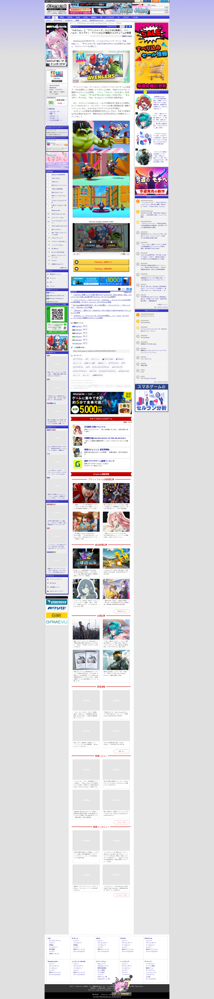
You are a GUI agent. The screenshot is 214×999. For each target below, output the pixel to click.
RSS (47, 1)
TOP (48, 17)
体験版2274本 (62, 13)
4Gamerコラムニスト (57, 238)
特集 (51, 113)
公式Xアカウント (55, 1)
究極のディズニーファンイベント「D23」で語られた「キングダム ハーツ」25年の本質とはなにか (57, 570)
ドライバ (52, 286)
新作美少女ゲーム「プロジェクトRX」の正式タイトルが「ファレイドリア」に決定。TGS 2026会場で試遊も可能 (154, 236)
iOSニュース (102, 964)
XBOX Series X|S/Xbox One (57, 295)
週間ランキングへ (163, 304)
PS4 (88, 367)
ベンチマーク (126, 974)
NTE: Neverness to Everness (148, 378)
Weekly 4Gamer (56, 178)
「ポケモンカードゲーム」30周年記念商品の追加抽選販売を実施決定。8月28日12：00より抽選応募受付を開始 (154, 225)
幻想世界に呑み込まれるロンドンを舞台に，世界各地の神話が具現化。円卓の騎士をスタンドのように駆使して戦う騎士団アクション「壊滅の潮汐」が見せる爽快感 (86, 814)
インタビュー (69, 20)
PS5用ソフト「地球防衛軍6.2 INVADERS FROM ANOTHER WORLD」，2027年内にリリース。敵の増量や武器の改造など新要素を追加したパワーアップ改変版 (86, 573)
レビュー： (61, 144)
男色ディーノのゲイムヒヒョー (59, 196)
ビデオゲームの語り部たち (59, 241)
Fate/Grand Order (145, 322)
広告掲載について (55, 587)
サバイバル (78, 363)
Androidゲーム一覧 (104, 979)
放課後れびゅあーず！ (58, 264)
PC (55, 17)
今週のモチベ (55, 181)
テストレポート (127, 966)
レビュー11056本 (52, 13)
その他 (148, 977)
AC (119, 17)
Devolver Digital (54, 85)
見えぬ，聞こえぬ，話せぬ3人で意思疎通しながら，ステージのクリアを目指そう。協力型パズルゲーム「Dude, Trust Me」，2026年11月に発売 (154, 288)
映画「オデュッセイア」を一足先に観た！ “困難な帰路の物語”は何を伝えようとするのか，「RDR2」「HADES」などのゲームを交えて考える (57, 374)
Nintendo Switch (54, 301)
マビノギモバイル (146, 359)
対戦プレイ (102, 363)
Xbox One (93, 371)
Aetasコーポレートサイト (57, 591)
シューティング (151, 972)
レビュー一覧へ (121, 822)
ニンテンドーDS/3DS (78, 961)
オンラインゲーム (55, 940)
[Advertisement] (101, 918)
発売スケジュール (79, 949)
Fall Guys (57, 78)
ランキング (164, 1)
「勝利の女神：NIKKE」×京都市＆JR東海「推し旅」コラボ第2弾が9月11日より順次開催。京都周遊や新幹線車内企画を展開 (116, 602)
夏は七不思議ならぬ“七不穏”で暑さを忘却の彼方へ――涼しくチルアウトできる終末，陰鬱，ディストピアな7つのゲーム (57, 422)
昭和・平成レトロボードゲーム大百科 (59, 233)
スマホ (85, 17)
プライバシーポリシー (56, 579)
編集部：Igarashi (127, 36)
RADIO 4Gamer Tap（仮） (59, 214)
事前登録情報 (102, 968)
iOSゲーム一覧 (102, 977)
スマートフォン (101, 961)
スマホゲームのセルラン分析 (59, 201)
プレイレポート (58, 20)
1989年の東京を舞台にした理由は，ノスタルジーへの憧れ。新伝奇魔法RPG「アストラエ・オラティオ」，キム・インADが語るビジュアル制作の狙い (57, 523)
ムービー (84, 20)
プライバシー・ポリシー (107, 994)
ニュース (52, 111)
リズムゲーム (150, 974)
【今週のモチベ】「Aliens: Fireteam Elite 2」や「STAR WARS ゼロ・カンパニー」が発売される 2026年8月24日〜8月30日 (116, 714)
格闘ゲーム (149, 968)
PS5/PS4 (69, 17)
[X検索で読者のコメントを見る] (118, 26)
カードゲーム (150, 970)
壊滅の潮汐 (144, 365)
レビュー (48, 20)
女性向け (94, 17)
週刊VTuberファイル (57, 192)
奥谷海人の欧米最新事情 (58, 174)
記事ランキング (54, 953)
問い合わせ (77, 1)
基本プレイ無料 (90, 363)
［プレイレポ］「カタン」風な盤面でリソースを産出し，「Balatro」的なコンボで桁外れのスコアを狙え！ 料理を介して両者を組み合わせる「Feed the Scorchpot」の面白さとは (86, 784)
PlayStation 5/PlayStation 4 (57, 298)
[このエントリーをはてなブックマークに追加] (130, 27)
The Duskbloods (145, 337)
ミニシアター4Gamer (57, 245)
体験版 (77, 20)
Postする (122, 26)
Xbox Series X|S (117, 367)
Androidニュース (103, 966)
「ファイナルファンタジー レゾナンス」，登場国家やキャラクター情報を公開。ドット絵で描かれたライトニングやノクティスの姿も (154, 278)
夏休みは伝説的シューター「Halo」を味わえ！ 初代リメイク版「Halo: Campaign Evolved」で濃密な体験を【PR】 (115, 673)
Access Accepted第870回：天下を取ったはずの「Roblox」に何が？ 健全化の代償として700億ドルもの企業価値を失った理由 (153, 257)
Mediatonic (52, 87)
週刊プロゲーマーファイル (59, 185)
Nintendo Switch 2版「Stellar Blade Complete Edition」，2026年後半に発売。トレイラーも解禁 (154, 215)
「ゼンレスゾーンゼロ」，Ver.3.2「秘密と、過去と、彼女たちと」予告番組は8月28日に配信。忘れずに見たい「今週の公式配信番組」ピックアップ (86, 714)
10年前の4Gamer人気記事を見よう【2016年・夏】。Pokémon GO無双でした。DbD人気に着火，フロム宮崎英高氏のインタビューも (57, 398)
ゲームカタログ (110, 20)
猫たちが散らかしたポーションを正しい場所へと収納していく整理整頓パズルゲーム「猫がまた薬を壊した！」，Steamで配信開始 (116, 506)
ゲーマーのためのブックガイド (59, 221)
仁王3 (142, 372)
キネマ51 (54, 260)
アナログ (126, 17)
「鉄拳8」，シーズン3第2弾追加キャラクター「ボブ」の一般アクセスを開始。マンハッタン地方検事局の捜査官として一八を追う (86, 506)
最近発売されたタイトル (96, 20)
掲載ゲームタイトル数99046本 (56, 11)
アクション (96, 359)
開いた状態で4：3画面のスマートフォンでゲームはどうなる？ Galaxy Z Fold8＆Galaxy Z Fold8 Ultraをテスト (116, 813)
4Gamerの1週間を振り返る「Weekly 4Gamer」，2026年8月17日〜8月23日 (114, 743)
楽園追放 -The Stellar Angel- (148, 344)
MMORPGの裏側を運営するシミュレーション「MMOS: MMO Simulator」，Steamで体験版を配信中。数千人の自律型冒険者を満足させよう (153, 267)
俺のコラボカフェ (56, 229)
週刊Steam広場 (56, 210)
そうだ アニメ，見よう (58, 217)
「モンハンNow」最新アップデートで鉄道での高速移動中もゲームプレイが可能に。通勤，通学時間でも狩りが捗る (153, 246)
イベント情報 (150, 966)
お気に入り (147, 1)
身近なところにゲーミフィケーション (59, 256)
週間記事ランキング (55, 274)
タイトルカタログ (79, 951)
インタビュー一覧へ (121, 895)
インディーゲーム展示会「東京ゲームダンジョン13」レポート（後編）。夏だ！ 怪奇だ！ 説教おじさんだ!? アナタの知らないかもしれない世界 (86, 603)
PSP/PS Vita (148, 938)
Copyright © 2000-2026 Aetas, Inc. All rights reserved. (107, 996)
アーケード (148, 961)
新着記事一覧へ (121, 611)
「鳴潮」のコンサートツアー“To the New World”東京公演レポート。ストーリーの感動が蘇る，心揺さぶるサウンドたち (116, 535)
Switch (78, 17)
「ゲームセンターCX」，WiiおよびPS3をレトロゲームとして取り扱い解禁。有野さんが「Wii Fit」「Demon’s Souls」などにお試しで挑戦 (154, 205)
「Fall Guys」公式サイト (102, 262)
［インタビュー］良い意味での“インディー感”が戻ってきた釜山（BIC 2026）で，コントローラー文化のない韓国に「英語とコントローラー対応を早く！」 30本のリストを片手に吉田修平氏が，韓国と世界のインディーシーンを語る (57, 546)
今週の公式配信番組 (57, 189)
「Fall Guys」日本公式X (103, 269)
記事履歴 (155, 1)
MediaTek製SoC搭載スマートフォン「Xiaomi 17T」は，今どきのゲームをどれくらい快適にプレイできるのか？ (116, 783)
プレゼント (53, 278)
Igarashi (98, 375)
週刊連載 (52, 949)
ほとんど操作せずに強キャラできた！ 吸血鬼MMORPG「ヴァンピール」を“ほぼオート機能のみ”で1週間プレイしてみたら (57, 448)
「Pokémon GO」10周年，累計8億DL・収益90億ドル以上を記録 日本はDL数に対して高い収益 (116, 572)
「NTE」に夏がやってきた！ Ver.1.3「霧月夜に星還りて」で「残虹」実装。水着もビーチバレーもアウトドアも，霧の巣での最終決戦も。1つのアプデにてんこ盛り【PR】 (116, 644)
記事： (55, 144)
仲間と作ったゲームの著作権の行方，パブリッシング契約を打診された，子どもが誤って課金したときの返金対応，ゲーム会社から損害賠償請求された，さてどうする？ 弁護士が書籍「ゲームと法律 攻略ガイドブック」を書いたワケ (86, 676)
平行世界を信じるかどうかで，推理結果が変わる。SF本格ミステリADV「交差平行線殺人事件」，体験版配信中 (154, 299)
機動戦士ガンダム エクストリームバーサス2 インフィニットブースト (154, 351)
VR (101, 17)
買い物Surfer (55, 248)
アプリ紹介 (101, 972)
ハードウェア (110, 17)
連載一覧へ (64, 267)
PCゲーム (52, 292)
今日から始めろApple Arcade (59, 226)
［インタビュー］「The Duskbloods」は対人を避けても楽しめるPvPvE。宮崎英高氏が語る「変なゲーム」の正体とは (116, 888)
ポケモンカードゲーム (147, 316)
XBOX (62, 17)
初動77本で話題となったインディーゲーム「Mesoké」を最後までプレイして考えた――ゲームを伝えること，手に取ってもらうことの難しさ (57, 496)
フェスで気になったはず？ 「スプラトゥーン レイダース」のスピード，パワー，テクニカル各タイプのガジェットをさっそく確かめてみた (57, 472)
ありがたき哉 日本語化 (58, 252)
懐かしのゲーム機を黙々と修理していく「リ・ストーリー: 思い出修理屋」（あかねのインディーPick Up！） (86, 744)
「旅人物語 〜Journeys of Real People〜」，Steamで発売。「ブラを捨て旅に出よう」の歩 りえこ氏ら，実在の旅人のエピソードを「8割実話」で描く (86, 536)
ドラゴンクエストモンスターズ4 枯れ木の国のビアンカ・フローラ (154, 330)
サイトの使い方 (67, 1)
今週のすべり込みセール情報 (59, 206)
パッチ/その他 (54, 120)
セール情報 (101, 970)
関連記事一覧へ (128, 292)
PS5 (124, 363)
